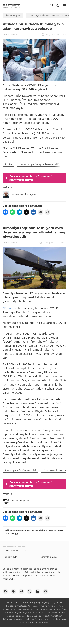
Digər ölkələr (11, 35)
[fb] (5, 212)
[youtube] (45, 591)
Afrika (8, 164)
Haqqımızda (10, 556)
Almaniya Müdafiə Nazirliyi (20, 470)
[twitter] (26, 212)
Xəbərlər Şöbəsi (21, 500)
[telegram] (19, 212)
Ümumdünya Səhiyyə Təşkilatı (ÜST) (40, 164)
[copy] (47, 212)
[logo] (11, 5)
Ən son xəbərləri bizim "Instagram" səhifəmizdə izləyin (30, 178)
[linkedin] (33, 212)
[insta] (13, 591)
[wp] (12, 212)
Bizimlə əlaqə (48, 556)
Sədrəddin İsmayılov (24, 194)
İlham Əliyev (13, 15)
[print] (40, 212)
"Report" (8, 308)
